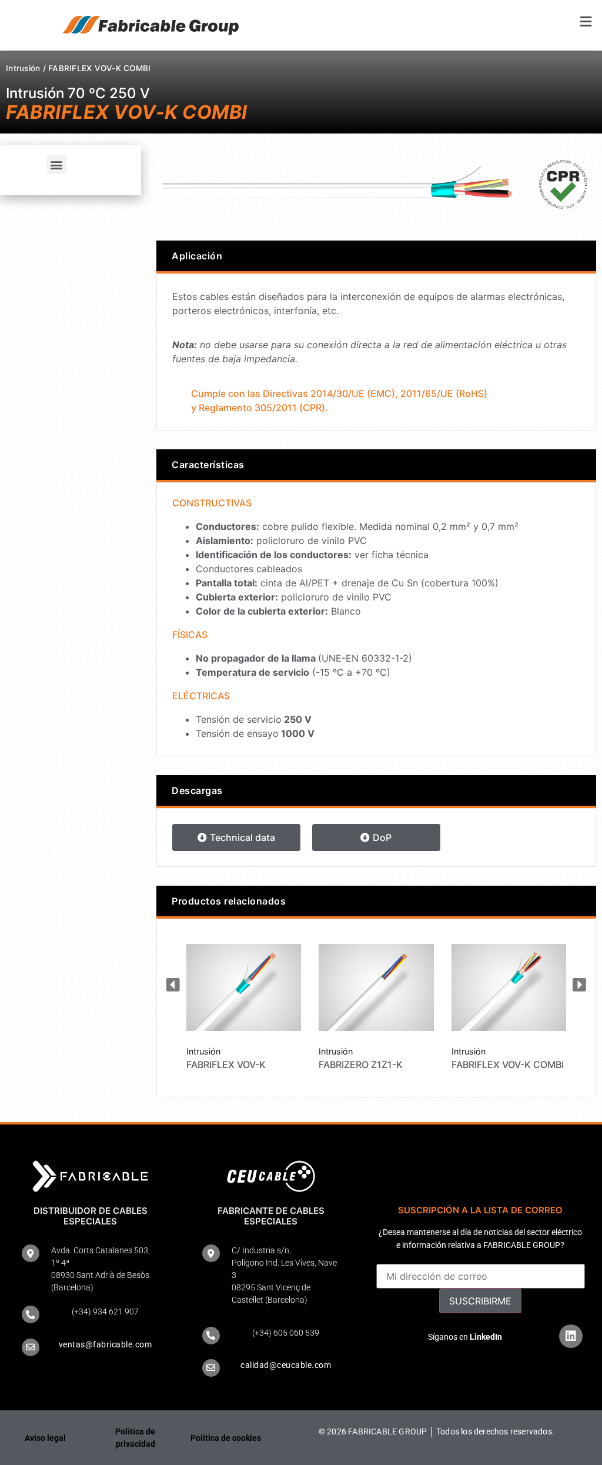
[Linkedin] (571, 1336)
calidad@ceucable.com (285, 1365)
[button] (451, 21)
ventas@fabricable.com (105, 1344)
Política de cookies (225, 1438)
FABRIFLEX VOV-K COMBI (508, 1064)
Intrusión (23, 68)
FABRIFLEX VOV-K (226, 1064)
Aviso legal (45, 1438)
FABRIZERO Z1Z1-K (361, 1064)
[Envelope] (30, 1347)
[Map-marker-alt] (30, 1253)
